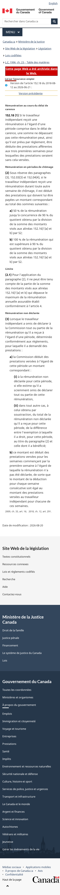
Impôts (6, 759)
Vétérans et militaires (15, 834)
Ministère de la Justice (31, 41)
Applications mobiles (38, 867)
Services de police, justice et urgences (25, 789)
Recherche (8, 579)
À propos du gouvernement (19, 705)
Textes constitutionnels (16, 556)
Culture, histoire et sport (17, 781)
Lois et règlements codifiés (18, 571)
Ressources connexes (15, 564)
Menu (14, 32)
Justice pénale (10, 638)
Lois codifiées (13, 55)
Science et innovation (15, 819)
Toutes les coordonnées (16, 690)
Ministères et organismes (17, 697)
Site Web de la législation (20, 48)
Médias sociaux (11, 867)
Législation (44, 48)
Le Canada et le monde (16, 804)
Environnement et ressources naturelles (26, 766)
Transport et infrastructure (18, 796)
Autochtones (10, 826)
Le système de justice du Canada (22, 653)
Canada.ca (9, 41)
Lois (4, 660)
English (53, 3)
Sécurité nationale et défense (20, 774)
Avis (40, 871)
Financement (10, 645)
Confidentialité (14, 874)
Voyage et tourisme (14, 729)
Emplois (7, 713)
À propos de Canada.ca (19, 871)
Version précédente (31, 93)
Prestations (9, 744)
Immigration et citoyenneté (19, 721)
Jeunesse (7, 842)
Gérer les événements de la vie (20, 849)
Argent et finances (13, 811)
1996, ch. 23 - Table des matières (27, 62)
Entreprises (9, 736)
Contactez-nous (11, 594)
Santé (5, 751)
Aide (5, 587)
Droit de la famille (13, 630)
